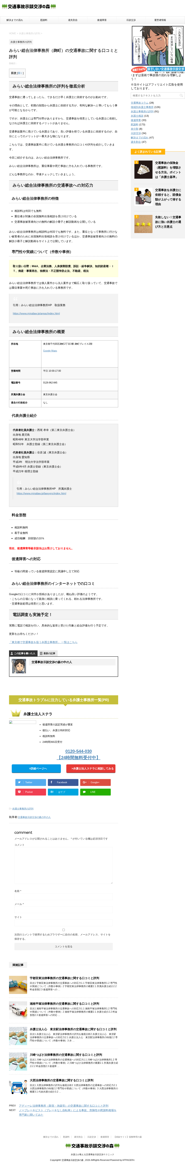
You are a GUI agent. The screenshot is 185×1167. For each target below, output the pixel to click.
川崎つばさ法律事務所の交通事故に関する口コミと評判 (66, 1054)
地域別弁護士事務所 (142, 107)
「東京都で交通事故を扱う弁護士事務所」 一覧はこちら (43, 642)
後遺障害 (102, 20)
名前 (17, 891)
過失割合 (73, 20)
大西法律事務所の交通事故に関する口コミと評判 (61, 1080)
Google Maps (50, 350)
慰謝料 (43, 20)
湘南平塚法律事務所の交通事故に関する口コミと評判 (64, 1003)
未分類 (134, 128)
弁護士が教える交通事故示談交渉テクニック (92, 1154)
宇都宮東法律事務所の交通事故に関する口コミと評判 (64, 978)
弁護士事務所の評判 (22, 808)
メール (19, 904)
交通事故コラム (140, 102)
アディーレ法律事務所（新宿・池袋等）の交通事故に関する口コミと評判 (63, 1105)
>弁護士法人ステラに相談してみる (93, 768)
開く (20, 73)
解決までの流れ (15, 20)
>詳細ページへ (38, 768)
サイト (18, 917)
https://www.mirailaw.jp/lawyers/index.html (41, 493)
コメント (19, 844)
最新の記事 (49, 653)
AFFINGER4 (128, 1160)
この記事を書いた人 (24, 653)
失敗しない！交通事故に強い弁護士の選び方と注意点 (168, 222)
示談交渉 (131, 20)
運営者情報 (160, 20)
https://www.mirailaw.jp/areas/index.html (36, 313)
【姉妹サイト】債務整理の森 (128, 1137)
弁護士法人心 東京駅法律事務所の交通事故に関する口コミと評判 (73, 1029)
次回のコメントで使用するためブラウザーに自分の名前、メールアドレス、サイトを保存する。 (62, 936)
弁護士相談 (137, 115)
